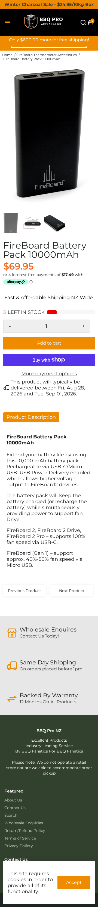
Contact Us (15, 808)
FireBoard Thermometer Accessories (46, 55)
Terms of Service (20, 838)
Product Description (31, 417)
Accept (74, 882)
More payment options (49, 374)
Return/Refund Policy (24, 830)
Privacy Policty (18, 846)
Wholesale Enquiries (23, 823)
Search (10, 815)
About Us (13, 800)
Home (7, 55)
